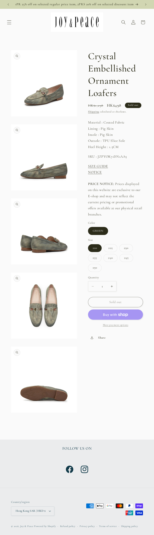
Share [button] (101, 337)
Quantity (93, 277)
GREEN (100, 232)
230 (128, 249)
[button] (9, 22)
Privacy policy (87, 526)
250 (97, 269)
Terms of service (108, 526)
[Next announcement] (145, 4)
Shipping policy (129, 526)
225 (112, 249)
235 (97, 259)
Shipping (93, 111)
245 (128, 259)
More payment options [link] (115, 325)
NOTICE (95, 172)
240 (112, 259)
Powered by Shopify (45, 526)
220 (97, 249)
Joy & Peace (26, 526)
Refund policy (67, 526)
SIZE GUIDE (98, 166)
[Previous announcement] (8, 4)
